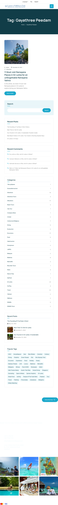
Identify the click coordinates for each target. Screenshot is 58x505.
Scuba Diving (36, 370)
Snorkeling (11, 373)
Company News (11, 213)
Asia (25, 354)
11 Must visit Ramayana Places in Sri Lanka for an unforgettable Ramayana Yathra (16, 76)
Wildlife (9, 302)
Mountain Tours (11, 265)
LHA (20, 364)
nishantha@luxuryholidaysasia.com (13, 441)
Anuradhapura (17, 354)
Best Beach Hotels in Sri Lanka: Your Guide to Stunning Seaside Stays (25, 135)
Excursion (11, 360)
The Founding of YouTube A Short (17, 321)
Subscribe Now (49, 399)
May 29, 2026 (12, 323)
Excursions (10, 233)
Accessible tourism (12, 188)
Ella (32, 357)
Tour (48, 376)
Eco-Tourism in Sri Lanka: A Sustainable (26, 335)
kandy (38, 360)
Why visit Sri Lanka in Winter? (25, 154)
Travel (9, 290)
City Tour (9, 208)
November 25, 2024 (20, 337)
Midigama (11, 367)
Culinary (47, 354)
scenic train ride (25, 370)
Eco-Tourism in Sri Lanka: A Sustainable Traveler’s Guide (22, 133)
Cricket (9, 217)
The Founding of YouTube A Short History (18, 127)
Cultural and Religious (13, 221)
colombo (39, 354)
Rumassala (34, 367)
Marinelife (10, 261)
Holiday (32, 360)
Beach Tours (10, 204)
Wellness (9, 298)
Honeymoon (10, 245)
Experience (19, 360)
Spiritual (9, 278)
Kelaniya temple (12, 364)
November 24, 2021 (17, 67)
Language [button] (24, 1)
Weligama (41, 380)
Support (36, 1)
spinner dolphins (31, 373)
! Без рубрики (11, 184)
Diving (9, 225)
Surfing (9, 286)
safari (40, 367)
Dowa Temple (25, 357)
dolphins (16, 357)
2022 (9, 354)
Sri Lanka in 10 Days (12, 138)
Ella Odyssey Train (40, 357)
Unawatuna (33, 380)
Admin (7, 67)
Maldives (9, 257)
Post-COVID (25, 367)
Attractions (8, 69)
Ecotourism (10, 229)
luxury (26, 364)
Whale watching (12, 383)
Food (8, 237)
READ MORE (10, 93)
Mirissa (18, 367)
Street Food (11, 376)
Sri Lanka (9, 282)
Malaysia (9, 253)
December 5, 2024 (20, 330)
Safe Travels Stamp (13, 370)
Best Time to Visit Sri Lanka (14, 130)
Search (10, 104)
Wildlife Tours (11, 306)
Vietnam (9, 294)
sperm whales (20, 373)
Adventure (10, 192)
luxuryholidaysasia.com (28, 500)
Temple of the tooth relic (30, 376)
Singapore (45, 370)
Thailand (42, 376)
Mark (10, 168)
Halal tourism (10, 241)
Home (22, 24)
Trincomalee (24, 380)
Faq (31, 1)
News (8, 269)
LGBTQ (9, 249)
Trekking (16, 380)
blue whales (31, 354)
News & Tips (10, 273)
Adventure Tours (11, 196)
